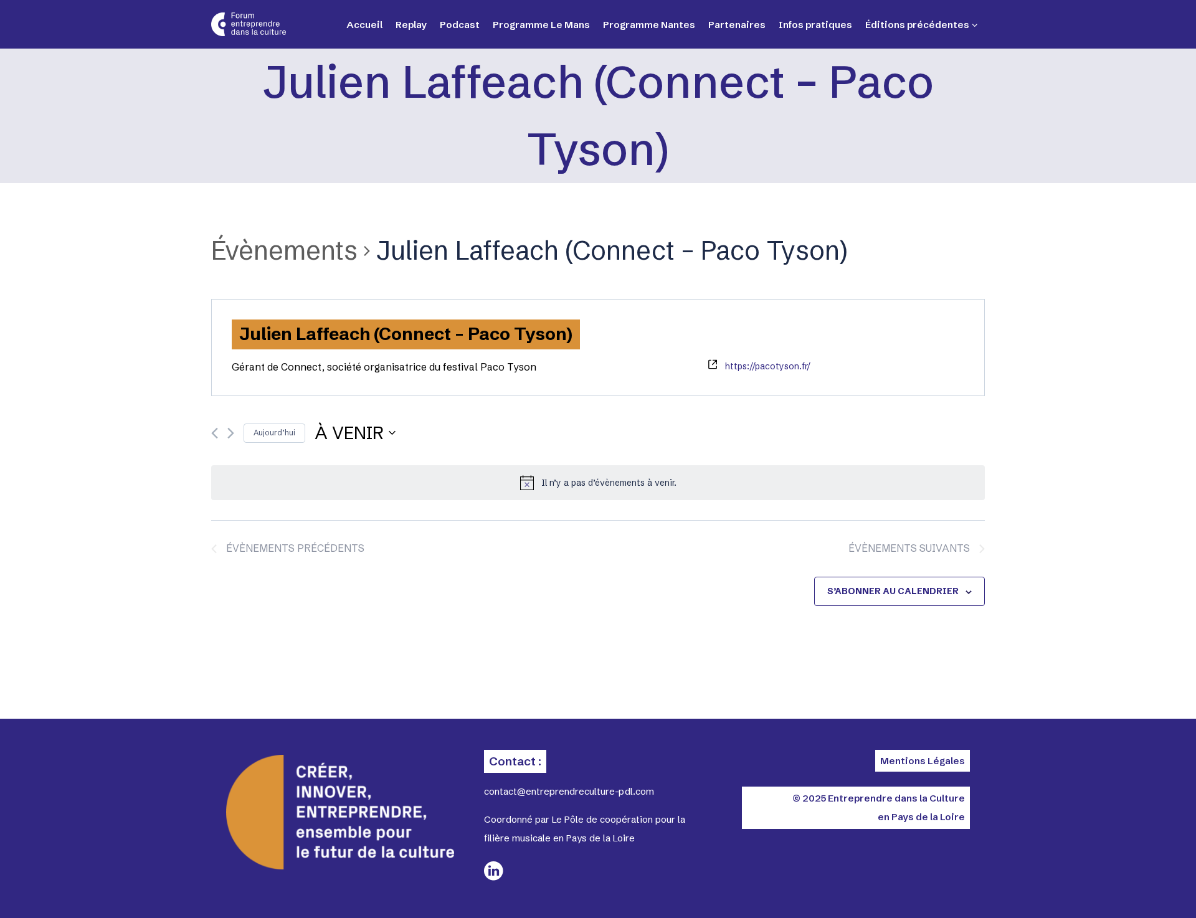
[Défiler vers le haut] (1140, 887)
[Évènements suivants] (230, 433)
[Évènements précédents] (214, 433)
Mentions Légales (922, 761)
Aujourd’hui (274, 432)
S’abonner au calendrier (893, 591)
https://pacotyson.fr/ (767, 366)
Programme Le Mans (541, 25)
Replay (411, 25)
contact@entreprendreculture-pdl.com (569, 791)
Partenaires (737, 25)
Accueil (364, 25)
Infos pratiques (815, 25)
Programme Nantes (649, 25)
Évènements (284, 250)
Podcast (460, 25)
